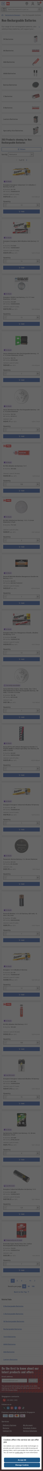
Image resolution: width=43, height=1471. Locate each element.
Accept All (22, 1460)
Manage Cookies (22, 1465)
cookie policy (19, 1452)
